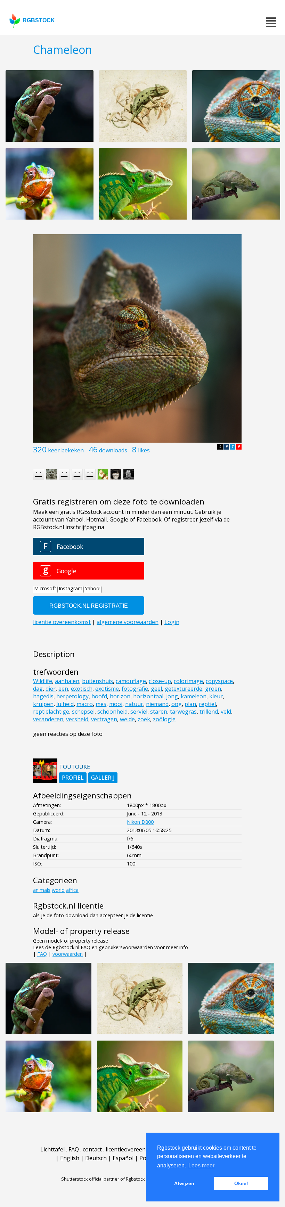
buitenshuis (97, 681)
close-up (160, 681)
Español (123, 1158)
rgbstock (39, 20)
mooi (115, 704)
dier (51, 688)
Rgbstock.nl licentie (68, 905)
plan (190, 704)
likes (144, 450)
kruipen (43, 704)
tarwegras (183, 711)
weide (127, 719)
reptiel (207, 704)
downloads (113, 450)
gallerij (103, 777)
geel (156, 688)
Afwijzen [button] (184, 1183)
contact (92, 1149)
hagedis (43, 696)
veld (226, 711)
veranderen (48, 719)
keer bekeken (66, 450)
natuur (134, 704)
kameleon (193, 696)
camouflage (131, 681)
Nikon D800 (140, 822)
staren (158, 711)
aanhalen (67, 681)
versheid (77, 719)
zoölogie (164, 719)
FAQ (42, 954)
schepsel (83, 711)
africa (72, 890)
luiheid (65, 704)
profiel (73, 777)
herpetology (72, 696)
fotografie (135, 688)
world (58, 890)
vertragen (104, 719)
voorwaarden (67, 954)
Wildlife (42, 681)
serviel (138, 711)
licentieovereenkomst (134, 1149)
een (63, 688)
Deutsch (96, 1158)
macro (84, 704)
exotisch (81, 688)
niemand (157, 704)
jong (172, 696)
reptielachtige (51, 711)
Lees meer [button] (201, 1165)
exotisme (107, 688)
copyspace (219, 681)
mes (101, 704)
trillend (209, 711)
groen (213, 688)
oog (176, 704)
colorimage (188, 681)
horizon (120, 696)
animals (41, 890)
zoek (144, 719)
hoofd (99, 696)
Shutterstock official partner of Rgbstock (103, 1179)
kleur (216, 696)
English (69, 1158)
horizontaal (148, 696)
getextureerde (183, 688)
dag (38, 688)
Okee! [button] (241, 1183)
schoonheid (112, 711)
